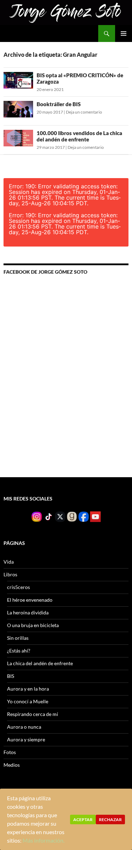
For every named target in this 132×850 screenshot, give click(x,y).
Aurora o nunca (24, 727)
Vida (9, 562)
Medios (12, 765)
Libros (10, 574)
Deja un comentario (84, 112)
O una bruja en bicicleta (33, 625)
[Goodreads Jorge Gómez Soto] (72, 516)
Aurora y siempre (26, 739)
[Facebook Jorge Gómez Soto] (83, 516)
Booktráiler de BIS (59, 104)
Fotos (10, 752)
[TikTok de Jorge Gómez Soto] (48, 516)
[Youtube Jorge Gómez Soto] (95, 516)
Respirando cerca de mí (32, 714)
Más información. (43, 840)
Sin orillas (18, 638)
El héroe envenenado (29, 600)
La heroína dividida (28, 612)
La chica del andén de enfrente (40, 663)
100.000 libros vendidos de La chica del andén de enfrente (79, 136)
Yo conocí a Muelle (27, 701)
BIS (10, 676)
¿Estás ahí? (18, 651)
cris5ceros (18, 587)
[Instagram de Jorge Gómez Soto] (36, 516)
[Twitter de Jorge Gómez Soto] (60, 516)
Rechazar (110, 819)
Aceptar (83, 819)
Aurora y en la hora (28, 689)
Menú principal (123, 33)
